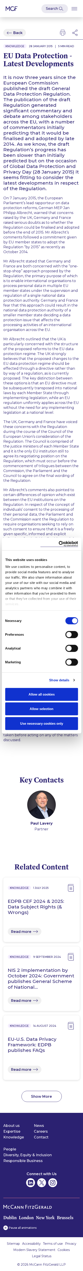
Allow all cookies (42, 694)
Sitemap (13, 1244)
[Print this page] (62, 32)
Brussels (65, 1218)
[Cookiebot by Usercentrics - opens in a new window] (59, 544)
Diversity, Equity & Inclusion (27, 1155)
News (39, 1126)
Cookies (64, 1250)
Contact (41, 1137)
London (26, 1218)
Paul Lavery (42, 823)
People (9, 1149)
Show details (59, 680)
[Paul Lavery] (41, 805)
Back (18, 33)
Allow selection (41, 709)
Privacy (70, 1244)
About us (11, 1126)
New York (45, 1218)
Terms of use (53, 1244)
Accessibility (31, 1244)
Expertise (11, 1131)
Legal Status (41, 1256)
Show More (41, 1096)
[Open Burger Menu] (74, 8)
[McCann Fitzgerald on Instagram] (52, 1182)
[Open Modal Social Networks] (75, 32)
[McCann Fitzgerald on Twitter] (41, 1182)
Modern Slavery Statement (34, 1250)
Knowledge (13, 1137)
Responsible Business (23, 1161)
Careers (41, 1131)
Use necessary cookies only (41, 723)
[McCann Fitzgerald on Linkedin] (30, 1182)
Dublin (10, 1218)
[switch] (71, 634)
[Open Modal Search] (54, 8)
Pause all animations (23, 1227)
